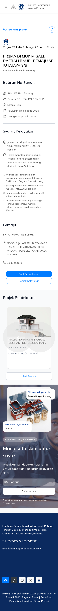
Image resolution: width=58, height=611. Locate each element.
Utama (42, 593)
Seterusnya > (29, 491)
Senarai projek (17, 29)
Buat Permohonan (29, 274)
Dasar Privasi (41, 601)
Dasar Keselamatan (20, 601)
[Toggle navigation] (5, 6)
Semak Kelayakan (29, 280)
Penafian (46, 597)
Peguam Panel (30, 597)
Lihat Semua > (29, 376)
